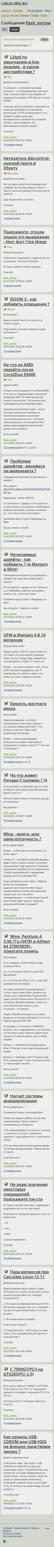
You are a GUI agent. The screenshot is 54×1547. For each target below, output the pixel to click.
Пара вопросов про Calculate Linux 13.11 (26, 1274)
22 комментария (12, 621)
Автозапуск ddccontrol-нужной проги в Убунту (26, 163)
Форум (15, 15)
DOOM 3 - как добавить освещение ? (26, 301)
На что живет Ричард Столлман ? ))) (25, 777)
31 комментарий (12, 1355)
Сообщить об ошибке (12, 1533)
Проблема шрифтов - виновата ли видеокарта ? (24, 465)
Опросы (24, 15)
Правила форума (21, 1528)
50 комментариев (13, 820)
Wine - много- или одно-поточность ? (22, 836)
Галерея (18, 10)
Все (5, 29)
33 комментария (12, 351)
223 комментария (13, 447)
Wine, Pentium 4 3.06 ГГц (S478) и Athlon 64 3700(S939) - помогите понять (26, 943)
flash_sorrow (38, 23)
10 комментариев (13, 690)
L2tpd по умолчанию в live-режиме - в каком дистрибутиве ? (21, 64)
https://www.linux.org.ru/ (13, 1536)
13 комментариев (13, 541)
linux (9, 247)
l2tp (9, 77)
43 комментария (12, 1423)
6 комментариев (12, 285)
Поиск (43, 15)
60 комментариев (13, 762)
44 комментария (12, 1082)
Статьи (5, 15)
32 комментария (12, 1258)
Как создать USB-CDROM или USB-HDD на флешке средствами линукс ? (26, 1444)
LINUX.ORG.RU (14, 3)
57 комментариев (13, 1508)
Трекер (35, 15)
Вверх (47, 1528)
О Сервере (7, 1528)
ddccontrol (12, 173)
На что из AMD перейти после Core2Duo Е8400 (19, 369)
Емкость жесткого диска (25, 706)
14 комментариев (13, 144)
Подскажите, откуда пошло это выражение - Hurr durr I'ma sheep (26, 236)
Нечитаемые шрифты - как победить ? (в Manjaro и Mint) (25, 562)
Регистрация (35, 10)
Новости (6, 10)
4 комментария (12, 218)
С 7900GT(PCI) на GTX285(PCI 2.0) (23, 1371)
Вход (48, 10)
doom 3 (11, 309)
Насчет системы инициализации (23, 1098)
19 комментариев (13, 923)
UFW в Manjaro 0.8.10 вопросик (24, 637)
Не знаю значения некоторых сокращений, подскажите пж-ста (25, 1191)
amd (9, 379)
